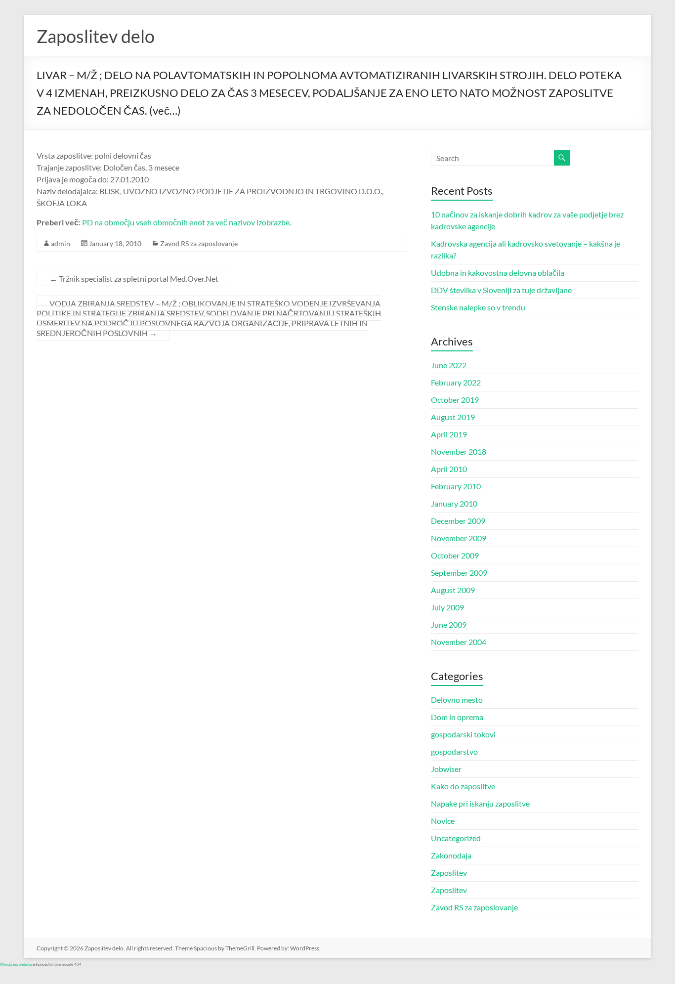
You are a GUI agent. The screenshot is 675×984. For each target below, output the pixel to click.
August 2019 (453, 417)
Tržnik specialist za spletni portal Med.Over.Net (133, 278)
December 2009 (458, 520)
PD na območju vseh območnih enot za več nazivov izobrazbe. (186, 222)
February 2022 (456, 382)
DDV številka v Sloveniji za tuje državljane (501, 290)
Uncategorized (456, 838)
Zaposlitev (449, 872)
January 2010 (454, 503)
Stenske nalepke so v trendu (478, 307)
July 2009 (447, 607)
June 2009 (448, 624)
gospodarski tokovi (463, 734)
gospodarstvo (454, 751)
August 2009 (453, 590)
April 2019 (449, 434)
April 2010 (449, 468)
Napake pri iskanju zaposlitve (480, 803)
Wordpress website (16, 964)
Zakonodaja (451, 855)
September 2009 (459, 572)
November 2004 (458, 641)
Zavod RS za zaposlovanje (199, 243)
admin (60, 243)
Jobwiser (446, 768)
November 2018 (458, 451)
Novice (443, 820)
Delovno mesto (457, 699)
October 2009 (455, 555)
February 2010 (456, 486)
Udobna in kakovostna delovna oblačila (497, 272)
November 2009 (458, 538)
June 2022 (448, 365)
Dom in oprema (457, 717)
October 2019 (455, 399)
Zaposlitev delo (96, 36)
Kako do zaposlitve (463, 786)
